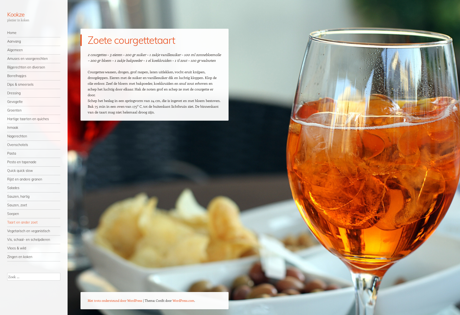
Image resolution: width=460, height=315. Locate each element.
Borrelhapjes (16, 76)
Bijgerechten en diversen (26, 67)
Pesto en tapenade (21, 162)
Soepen (13, 214)
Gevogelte (15, 102)
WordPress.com (183, 300)
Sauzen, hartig (18, 196)
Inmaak (12, 127)
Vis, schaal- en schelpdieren (28, 239)
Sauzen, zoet (17, 205)
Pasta (11, 153)
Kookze (15, 14)
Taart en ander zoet (22, 222)
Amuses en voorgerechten (27, 58)
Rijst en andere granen (24, 179)
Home (12, 33)
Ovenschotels (17, 145)
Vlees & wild (16, 248)
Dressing (14, 93)
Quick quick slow (20, 171)
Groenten (14, 110)
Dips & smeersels (20, 84)
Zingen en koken (19, 257)
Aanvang (14, 41)
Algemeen (15, 50)
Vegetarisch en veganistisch (28, 231)
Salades (13, 188)
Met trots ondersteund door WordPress (115, 300)
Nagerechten (17, 136)
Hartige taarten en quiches (28, 119)
